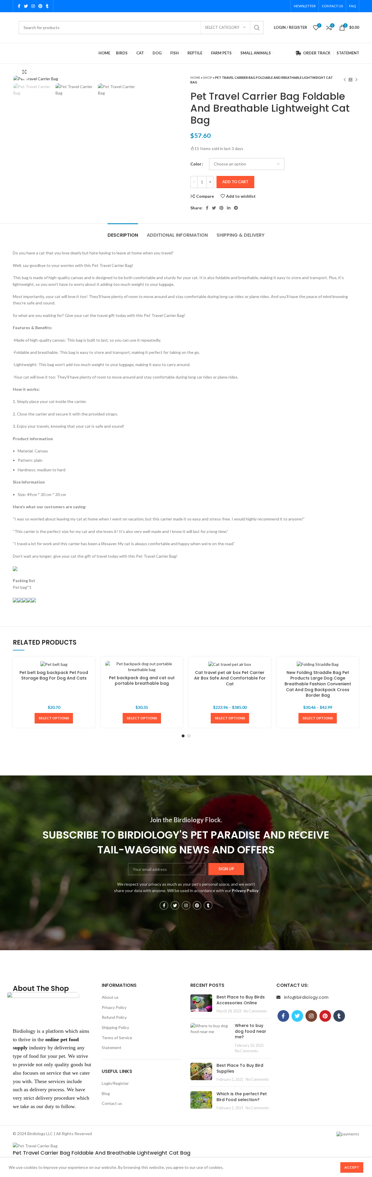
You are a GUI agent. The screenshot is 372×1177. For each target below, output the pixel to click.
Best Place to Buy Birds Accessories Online (241, 1000)
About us (110, 997)
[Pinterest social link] (40, 6)
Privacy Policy (114, 1007)
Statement (111, 1047)
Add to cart (235, 181)
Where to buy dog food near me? (250, 1031)
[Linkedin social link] (228, 208)
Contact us (112, 1103)
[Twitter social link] (26, 6)
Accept (351, 1167)
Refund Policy (114, 1017)
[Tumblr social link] (47, 6)
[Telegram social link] (236, 208)
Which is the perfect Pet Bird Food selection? (242, 1097)
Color (195, 163)
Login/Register (115, 1083)
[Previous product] (345, 80)
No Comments (255, 1011)
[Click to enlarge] (24, 72)
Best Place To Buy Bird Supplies (240, 1068)
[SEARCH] (257, 27)
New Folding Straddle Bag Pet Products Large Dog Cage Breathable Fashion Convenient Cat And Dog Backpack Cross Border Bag (318, 684)
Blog (106, 1093)
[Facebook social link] (19, 6)
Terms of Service (117, 1037)
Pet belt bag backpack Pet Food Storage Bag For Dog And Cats (53, 675)
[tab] (123, 232)
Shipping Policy (115, 1027)
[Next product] (356, 80)
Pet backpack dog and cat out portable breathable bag (142, 680)
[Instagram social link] (33, 6)
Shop (207, 77)
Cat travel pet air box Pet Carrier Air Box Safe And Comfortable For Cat (230, 678)
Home (195, 77)
